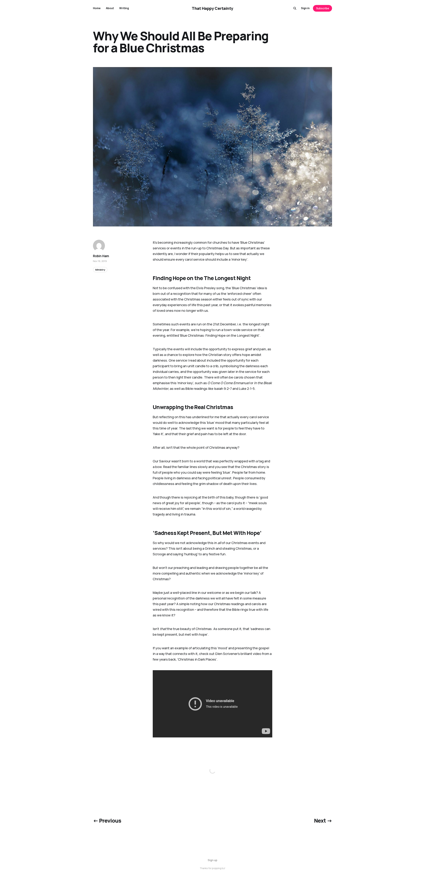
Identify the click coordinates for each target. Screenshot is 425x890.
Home (97, 8)
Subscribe (322, 8)
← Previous (107, 820)
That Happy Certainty (212, 8)
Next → (323, 820)
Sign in (305, 8)
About (110, 8)
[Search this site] (294, 8)
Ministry (100, 269)
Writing (124, 8)
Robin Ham (101, 256)
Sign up (212, 860)
